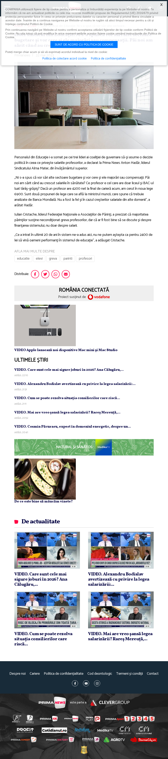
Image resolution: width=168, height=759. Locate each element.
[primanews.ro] (71, 719)
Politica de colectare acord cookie (64, 58)
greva (53, 259)
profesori (85, 259)
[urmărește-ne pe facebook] (75, 683)
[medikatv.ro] (105, 730)
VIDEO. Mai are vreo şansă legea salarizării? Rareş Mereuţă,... (67, 412)
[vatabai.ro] (83, 749)
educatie (23, 259)
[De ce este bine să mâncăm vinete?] (45, 479)
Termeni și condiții (129, 674)
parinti (67, 259)
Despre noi (17, 674)
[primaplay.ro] (93, 719)
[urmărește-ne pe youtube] (86, 683)
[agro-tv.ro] (114, 739)
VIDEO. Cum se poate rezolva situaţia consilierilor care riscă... (67, 398)
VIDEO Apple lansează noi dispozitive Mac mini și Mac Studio (65, 350)
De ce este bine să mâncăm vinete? (43, 501)
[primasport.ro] (130, 718)
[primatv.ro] (16, 718)
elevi (39, 259)
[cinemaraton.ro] (125, 730)
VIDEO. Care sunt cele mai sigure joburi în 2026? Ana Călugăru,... (69, 370)
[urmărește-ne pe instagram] (97, 683)
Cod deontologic (99, 674)
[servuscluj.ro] (143, 739)
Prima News (52, 703)
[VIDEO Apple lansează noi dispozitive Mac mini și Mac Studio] (45, 325)
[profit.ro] (25, 730)
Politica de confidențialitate (63, 674)
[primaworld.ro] (90, 739)
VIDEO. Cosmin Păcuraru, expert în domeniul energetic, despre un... (72, 426)
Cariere (35, 674)
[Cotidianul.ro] (54, 730)
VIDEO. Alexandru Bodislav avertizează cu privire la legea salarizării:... (75, 384)
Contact (153, 674)
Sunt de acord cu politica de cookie (84, 44)
